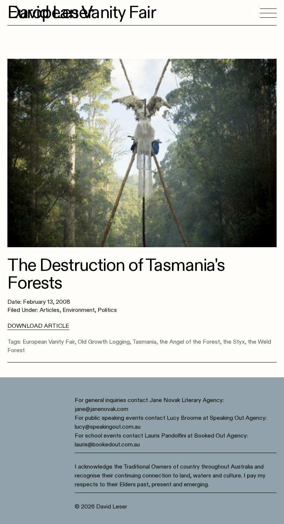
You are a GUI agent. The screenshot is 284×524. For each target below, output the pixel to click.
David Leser (50, 12)
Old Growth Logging (104, 342)
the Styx (234, 342)
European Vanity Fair (49, 342)
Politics (107, 310)
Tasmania (144, 342)
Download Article (38, 326)
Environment (78, 310)
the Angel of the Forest (189, 342)
